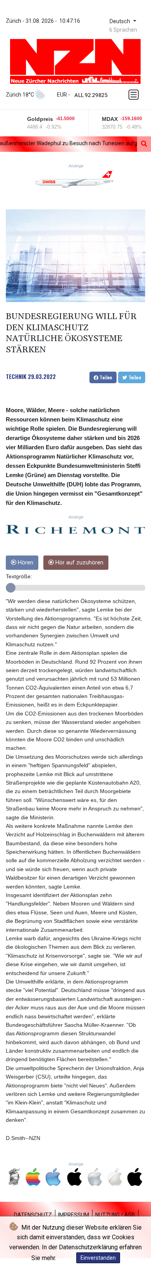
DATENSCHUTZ (33, 1215)
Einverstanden (98, 1258)
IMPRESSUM (73, 1215)
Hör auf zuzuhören (78, 562)
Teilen (105, 377)
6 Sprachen (123, 30)
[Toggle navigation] (134, 95)
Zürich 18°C (20, 95)
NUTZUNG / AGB (115, 1215)
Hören (24, 562)
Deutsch (121, 21)
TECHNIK (16, 376)
